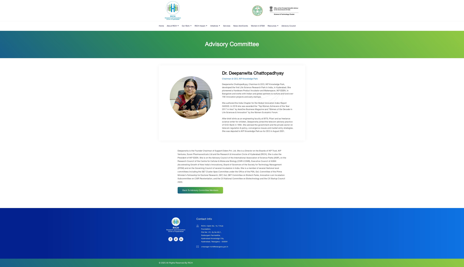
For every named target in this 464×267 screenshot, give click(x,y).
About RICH (172, 26)
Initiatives (214, 26)
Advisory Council (289, 26)
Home (161, 26)
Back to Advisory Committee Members (200, 190)
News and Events (240, 26)
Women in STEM (258, 26)
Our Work (186, 26)
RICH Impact (200, 26)
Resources (272, 26)
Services (226, 26)
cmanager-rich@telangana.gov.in (214, 247)
